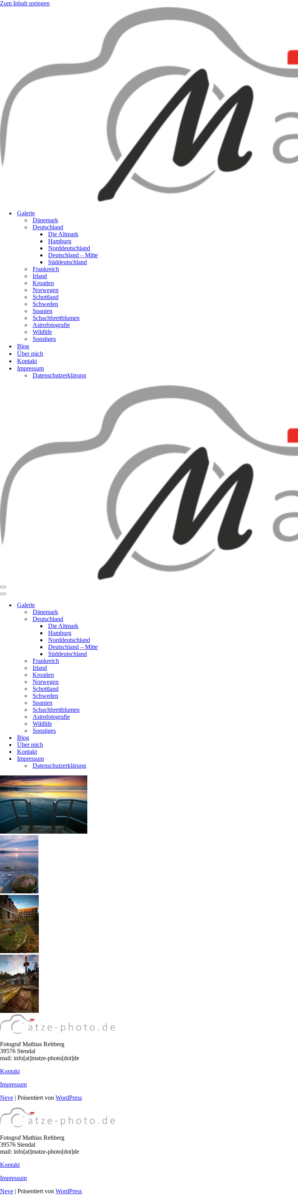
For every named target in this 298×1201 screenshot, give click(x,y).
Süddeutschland (67, 262)
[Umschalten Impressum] (135, 759)
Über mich (30, 353)
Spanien (42, 311)
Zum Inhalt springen (25, 3)
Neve (6, 1097)
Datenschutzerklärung (59, 375)
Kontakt (27, 361)
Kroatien (43, 283)
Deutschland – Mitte (73, 255)
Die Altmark (63, 234)
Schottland (46, 297)
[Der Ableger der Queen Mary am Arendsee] (43, 831)
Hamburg (59, 241)
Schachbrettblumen (56, 318)
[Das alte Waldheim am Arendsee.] (19, 951)
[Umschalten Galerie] (135, 605)
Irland (40, 276)
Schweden (45, 304)
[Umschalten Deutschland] (135, 619)
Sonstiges (44, 339)
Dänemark (45, 220)
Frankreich (46, 269)
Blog (23, 346)
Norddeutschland (69, 248)
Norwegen (46, 290)
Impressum (13, 1084)
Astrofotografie (51, 325)
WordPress (68, 1097)
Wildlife (42, 332)
